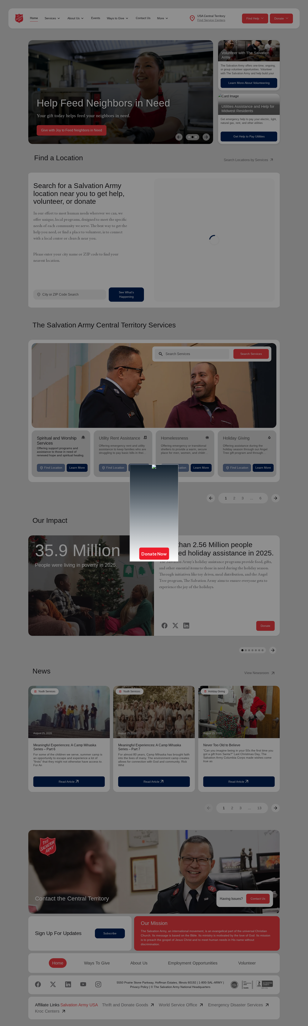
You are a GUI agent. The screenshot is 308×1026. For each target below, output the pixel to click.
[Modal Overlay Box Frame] (153, 513)
